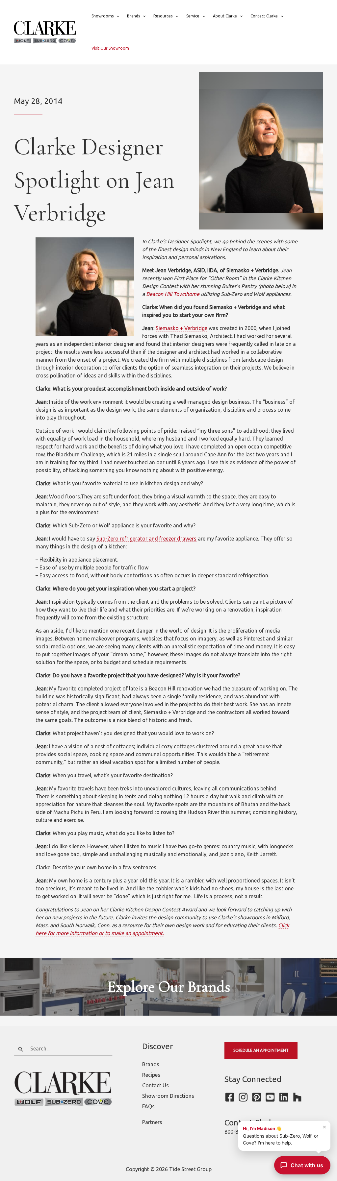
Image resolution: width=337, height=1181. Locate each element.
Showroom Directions (168, 1096)
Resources (162, 16)
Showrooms (102, 16)
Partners (152, 1122)
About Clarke (225, 16)
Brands (133, 16)
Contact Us (155, 1085)
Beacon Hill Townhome (172, 294)
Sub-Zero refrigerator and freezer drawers (146, 539)
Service (192, 16)
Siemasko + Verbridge (181, 328)
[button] (116, 16)
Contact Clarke (264, 16)
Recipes (151, 1075)
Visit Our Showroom (110, 48)
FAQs (148, 1106)
